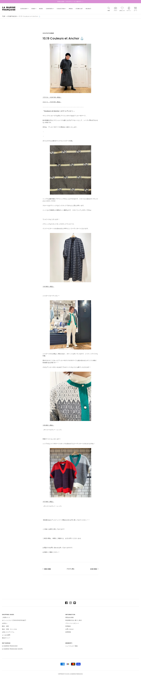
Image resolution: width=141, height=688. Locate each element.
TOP (3, 16)
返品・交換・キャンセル (9, 629)
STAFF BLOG (12, 16)
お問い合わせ (69, 629)
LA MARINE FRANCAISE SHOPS (12, 649)
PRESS (71, 8)
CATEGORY (23, 8)
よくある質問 (6, 635)
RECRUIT (88, 8)
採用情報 (68, 632)
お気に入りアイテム (8, 632)
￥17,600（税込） (48, 502)
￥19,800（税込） (48, 425)
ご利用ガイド (6, 617)
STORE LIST (79, 8)
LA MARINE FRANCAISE (10, 646)
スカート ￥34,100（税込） (52, 102)
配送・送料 (5, 626)
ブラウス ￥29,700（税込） (52, 97)
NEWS (41, 8)
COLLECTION (61, 8)
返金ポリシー (6, 638)
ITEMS (33, 8)
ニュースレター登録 (71, 646)
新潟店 (52, 33)
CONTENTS (49, 8)
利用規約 (68, 626)
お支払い (5, 623)
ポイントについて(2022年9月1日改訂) (14, 620)
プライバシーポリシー (72, 623)
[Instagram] (70, 603)
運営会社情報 (69, 617)
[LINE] (74, 603)
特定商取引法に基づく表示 (73, 620)
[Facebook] (66, 603)
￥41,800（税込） (48, 286)
